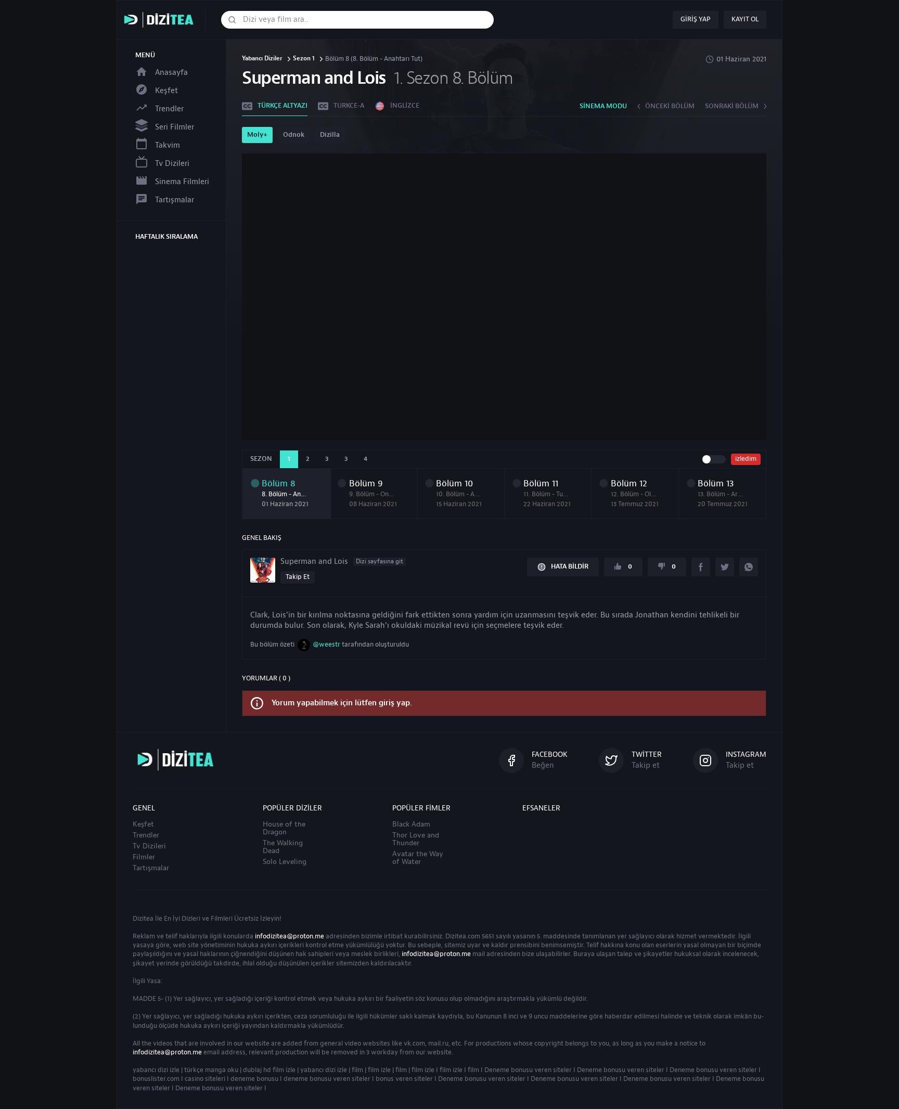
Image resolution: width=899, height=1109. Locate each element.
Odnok (293, 135)
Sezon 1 (304, 59)
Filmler (144, 857)
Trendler (169, 109)
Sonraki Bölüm (732, 106)
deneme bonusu (254, 1079)
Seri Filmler (174, 127)
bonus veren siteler (404, 1079)
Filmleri (222, 918)
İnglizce (404, 105)
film (357, 1070)
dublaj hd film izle (269, 1070)
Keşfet (166, 91)
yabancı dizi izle (156, 1070)
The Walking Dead (283, 847)
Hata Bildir (569, 566)
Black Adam (411, 824)
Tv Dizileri (172, 164)
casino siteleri (205, 1079)
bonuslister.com (156, 1079)
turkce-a (348, 105)
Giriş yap (695, 19)
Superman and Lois (341, 562)
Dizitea (143, 918)
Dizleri (191, 918)
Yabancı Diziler (262, 59)
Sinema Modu (603, 106)
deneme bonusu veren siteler (327, 1079)
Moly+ (257, 135)
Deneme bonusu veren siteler (528, 1070)
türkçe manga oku (211, 1070)
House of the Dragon (284, 828)
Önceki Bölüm (670, 106)
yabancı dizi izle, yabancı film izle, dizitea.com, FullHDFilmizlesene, (161, 20)
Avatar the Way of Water (417, 858)
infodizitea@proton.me (289, 936)
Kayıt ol (745, 19)
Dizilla (330, 135)
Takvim (167, 145)
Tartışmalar (174, 200)
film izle (379, 1070)
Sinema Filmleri (182, 182)
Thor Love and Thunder (415, 839)
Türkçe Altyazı (282, 105)
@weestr (326, 644)
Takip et (298, 577)
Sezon (261, 459)
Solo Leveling (284, 862)
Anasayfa (171, 73)
